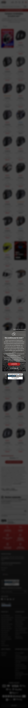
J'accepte (14, 364)
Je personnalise (14, 368)
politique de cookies (15, 355)
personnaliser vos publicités (11, 359)
